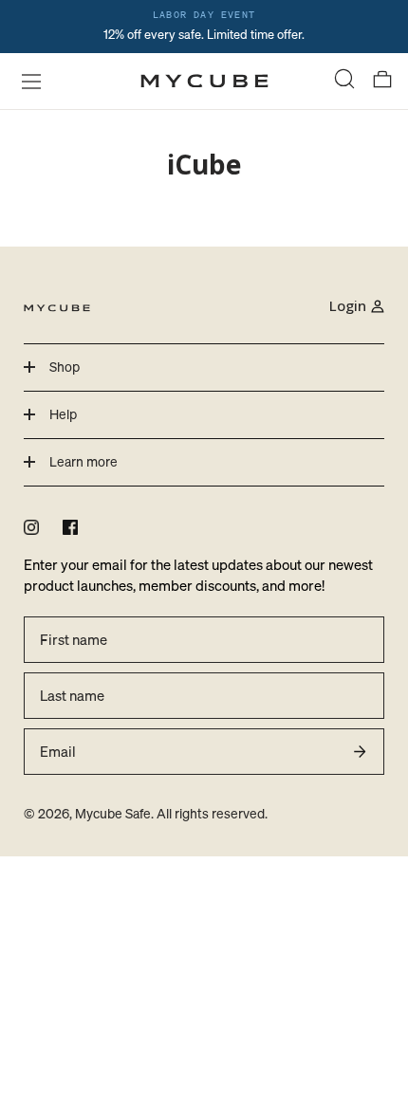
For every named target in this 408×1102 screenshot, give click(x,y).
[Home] (57, 306)
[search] (344, 81)
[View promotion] (204, 27)
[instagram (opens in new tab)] (31, 527)
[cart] (382, 81)
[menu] (25, 80)
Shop (64, 367)
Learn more (83, 461)
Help (63, 414)
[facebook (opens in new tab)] (70, 527)
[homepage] (204, 81)
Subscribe (359, 751)
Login (347, 305)
